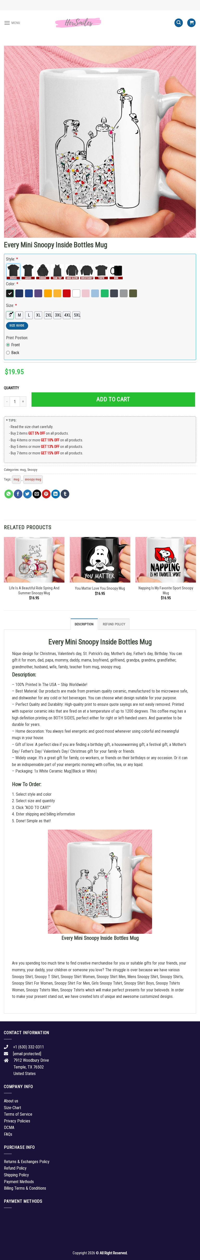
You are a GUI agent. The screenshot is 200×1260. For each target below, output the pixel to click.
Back (15, 352)
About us (11, 1100)
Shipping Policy (16, 1174)
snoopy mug (33, 479)
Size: (11, 305)
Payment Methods (19, 1181)
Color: (12, 283)
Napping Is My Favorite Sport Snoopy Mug (166, 590)
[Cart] (191, 22)
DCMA (9, 1127)
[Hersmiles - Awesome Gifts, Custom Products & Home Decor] (100, 23)
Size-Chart (12, 1107)
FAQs (8, 1134)
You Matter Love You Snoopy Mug (100, 588)
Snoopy (32, 470)
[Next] (196, 573)
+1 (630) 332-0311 (28, 1047)
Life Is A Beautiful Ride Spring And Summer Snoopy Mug (34, 590)
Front (15, 344)
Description (84, 624)
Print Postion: (17, 337)
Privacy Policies (17, 1121)
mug (23, 470)
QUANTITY (12, 388)
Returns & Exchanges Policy (26, 1161)
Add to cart (113, 399)
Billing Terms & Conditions (25, 1188)
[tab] (84, 624)
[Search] (178, 22)
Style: (12, 259)
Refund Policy (114, 624)
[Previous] (4, 573)
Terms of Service (18, 1114)
